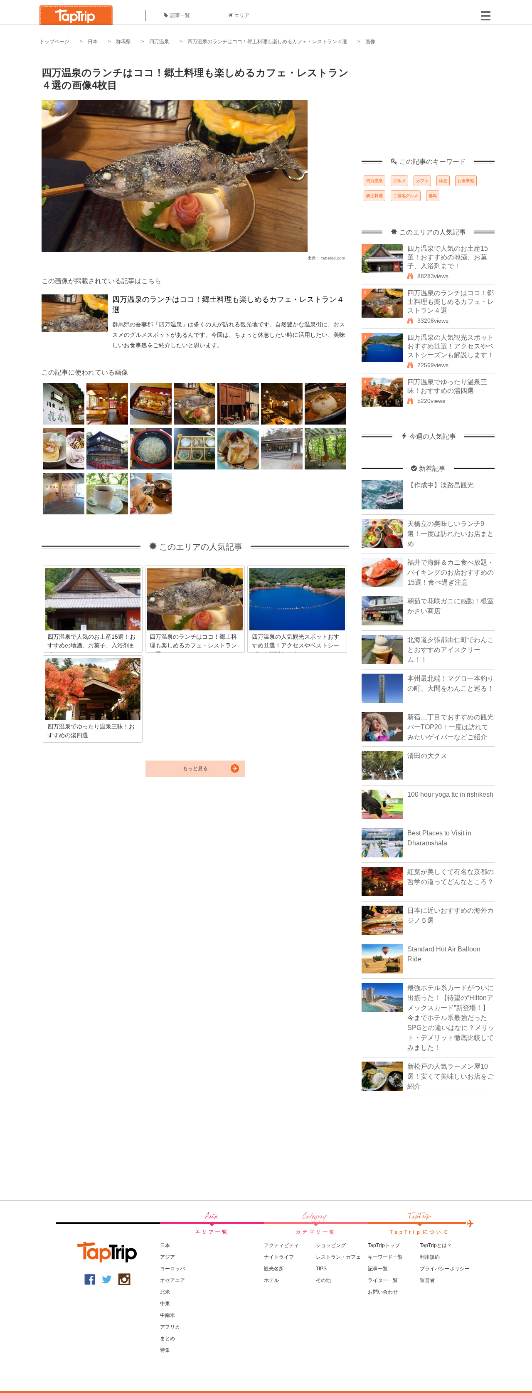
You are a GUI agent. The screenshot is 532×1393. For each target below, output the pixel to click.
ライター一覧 (383, 1280)
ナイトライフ (279, 1257)
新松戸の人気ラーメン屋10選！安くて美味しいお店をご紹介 (450, 1076)
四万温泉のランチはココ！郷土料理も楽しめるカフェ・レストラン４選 (267, 41)
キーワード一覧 (385, 1257)
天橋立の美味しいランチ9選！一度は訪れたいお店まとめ (450, 533)
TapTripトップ (384, 1245)
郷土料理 (374, 195)
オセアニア (172, 1280)
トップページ (54, 41)
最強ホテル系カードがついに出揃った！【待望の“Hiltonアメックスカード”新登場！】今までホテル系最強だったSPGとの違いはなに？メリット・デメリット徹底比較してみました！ (451, 1017)
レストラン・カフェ (338, 1257)
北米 (165, 1292)
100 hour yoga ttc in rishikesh (450, 794)
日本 (93, 41)
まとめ (167, 1338)
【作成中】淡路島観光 (440, 485)
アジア (167, 1257)
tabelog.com (333, 258)
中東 (165, 1304)
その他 (323, 1280)
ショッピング (331, 1245)
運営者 (427, 1280)
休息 (443, 180)
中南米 (167, 1315)
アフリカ (170, 1327)
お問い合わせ (383, 1292)
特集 (165, 1350)
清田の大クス (427, 755)
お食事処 (466, 180)
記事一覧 (180, 15)
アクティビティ (281, 1245)
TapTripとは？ (436, 1245)
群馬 (433, 195)
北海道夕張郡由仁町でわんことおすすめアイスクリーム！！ (450, 649)
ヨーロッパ (172, 1269)
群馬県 (123, 41)
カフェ (422, 180)
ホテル (271, 1280)
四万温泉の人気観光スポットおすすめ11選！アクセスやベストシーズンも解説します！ (450, 346)
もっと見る (195, 768)
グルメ (399, 180)
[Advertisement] (428, 106)
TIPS (321, 1269)
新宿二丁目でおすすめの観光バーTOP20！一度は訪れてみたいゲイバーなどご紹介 (450, 727)
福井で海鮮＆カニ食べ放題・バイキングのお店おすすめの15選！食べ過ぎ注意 (450, 572)
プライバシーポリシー (445, 1269)
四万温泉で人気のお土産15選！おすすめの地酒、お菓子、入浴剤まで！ (447, 257)
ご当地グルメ (405, 195)
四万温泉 (159, 41)
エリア (241, 15)
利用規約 (430, 1257)
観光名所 (274, 1269)
